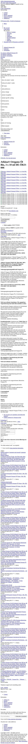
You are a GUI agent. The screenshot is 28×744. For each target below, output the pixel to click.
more (19, 235)
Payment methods (11, 37)
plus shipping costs (13, 210)
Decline (3, 742)
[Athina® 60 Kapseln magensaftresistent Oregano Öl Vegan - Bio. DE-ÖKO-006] (14, 561)
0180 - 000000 (4, 687)
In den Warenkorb (5, 219)
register (14, 32)
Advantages (7, 144)
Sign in (9, 32)
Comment (3, 222)
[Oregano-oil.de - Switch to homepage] (10, 21)
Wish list (9, 40)
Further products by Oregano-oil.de (12, 417)
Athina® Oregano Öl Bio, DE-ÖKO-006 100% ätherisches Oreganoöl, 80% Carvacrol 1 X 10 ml (13, 460)
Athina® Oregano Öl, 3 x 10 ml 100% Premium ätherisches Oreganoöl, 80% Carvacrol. (12, 512)
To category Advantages (7, 55)
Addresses (9, 36)
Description (3, 230)
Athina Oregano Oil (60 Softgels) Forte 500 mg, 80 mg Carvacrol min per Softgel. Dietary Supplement (13, 468)
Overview (9, 33)
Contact (6, 12)
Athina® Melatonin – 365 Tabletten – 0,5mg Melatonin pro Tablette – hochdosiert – (11, 581)
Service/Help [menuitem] (6, 14)
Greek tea (6, 143)
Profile (8, 35)
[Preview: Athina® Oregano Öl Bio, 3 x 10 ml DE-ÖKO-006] (14, 173)
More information (23, 741)
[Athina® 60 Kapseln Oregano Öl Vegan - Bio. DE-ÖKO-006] (14, 475)
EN (5, 7)
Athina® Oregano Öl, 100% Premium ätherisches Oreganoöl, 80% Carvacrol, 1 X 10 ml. (13, 546)
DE (2, 7)
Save (2, 451)
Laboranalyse (7, 707)
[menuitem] (15, 12)
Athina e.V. (6, 699)
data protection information (16, 448)
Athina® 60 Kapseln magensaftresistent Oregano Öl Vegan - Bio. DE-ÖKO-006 (13, 563)
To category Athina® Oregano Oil (9, 53)
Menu (5, 23)
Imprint (5, 14)
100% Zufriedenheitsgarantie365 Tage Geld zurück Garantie (8, 2)
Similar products (5, 452)
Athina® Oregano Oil (9, 141)
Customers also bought (14, 452)
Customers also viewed (6, 585)
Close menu (7, 29)
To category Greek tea (6, 54)
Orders (8, 39)
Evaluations (10, 230)
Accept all (7, 742)
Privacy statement (8, 15)
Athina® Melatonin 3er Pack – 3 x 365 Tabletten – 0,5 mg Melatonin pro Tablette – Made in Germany (14, 674)
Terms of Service (8, 17)
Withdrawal (6, 18)
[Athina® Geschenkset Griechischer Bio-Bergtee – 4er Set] (14, 569)
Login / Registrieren (5, 8)
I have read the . (13, 448)
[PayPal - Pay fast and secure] (8, 158)
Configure (12, 742)
